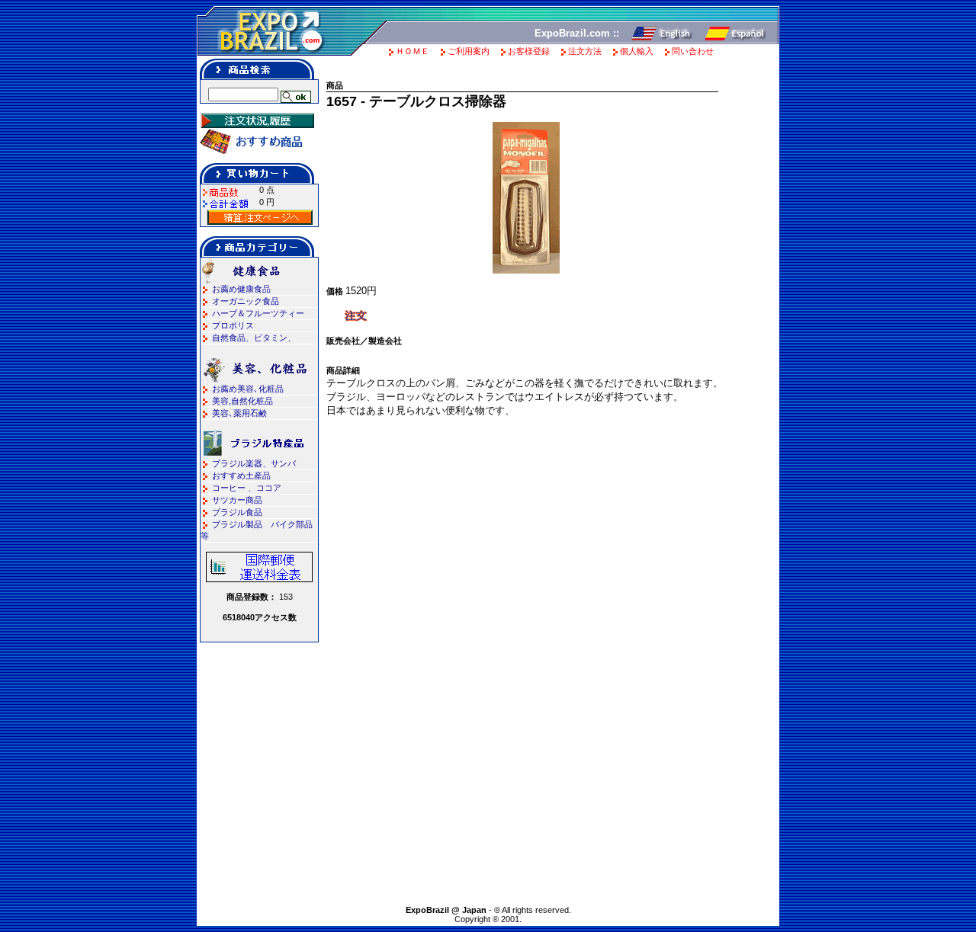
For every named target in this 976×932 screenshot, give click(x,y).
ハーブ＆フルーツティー (258, 313)
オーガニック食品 (245, 301)
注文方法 (585, 51)
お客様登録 (529, 51)
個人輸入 (636, 51)
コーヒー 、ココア (246, 487)
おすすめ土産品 (241, 475)
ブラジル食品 (237, 512)
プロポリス (233, 325)
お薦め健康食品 (241, 288)
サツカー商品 (237, 499)
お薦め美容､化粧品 (248, 388)
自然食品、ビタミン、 (254, 337)
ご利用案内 (469, 51)
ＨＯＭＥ (412, 51)
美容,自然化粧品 (242, 400)
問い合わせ (693, 51)
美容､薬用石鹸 (239, 413)
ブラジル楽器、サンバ (254, 463)
